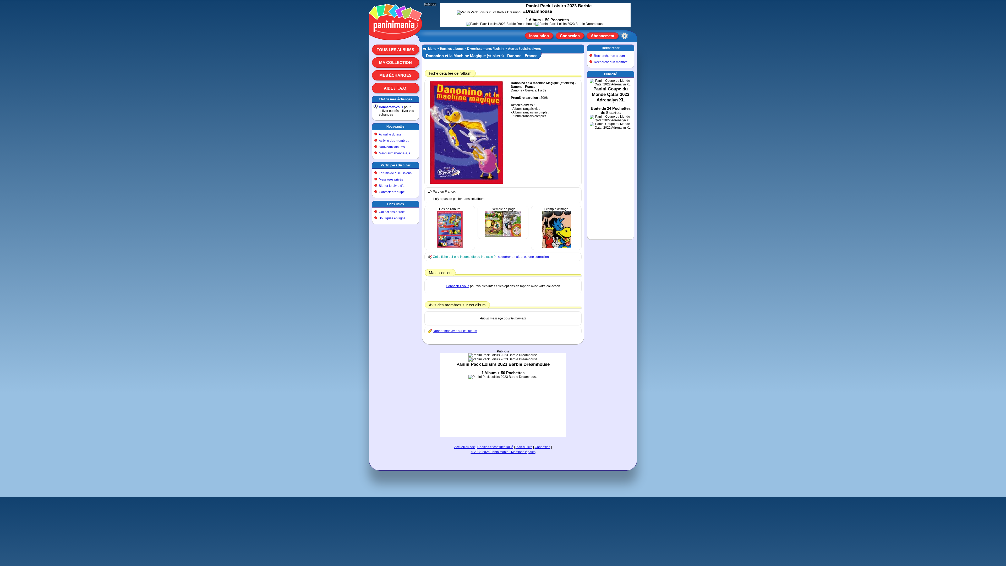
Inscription (539, 36)
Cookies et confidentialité (495, 447)
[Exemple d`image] (556, 246)
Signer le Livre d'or (392, 186)
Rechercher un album (609, 56)
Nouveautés (395, 126)
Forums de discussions (395, 173)
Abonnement (602, 36)
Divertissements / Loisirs (486, 49)
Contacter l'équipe (392, 192)
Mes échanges (395, 75)
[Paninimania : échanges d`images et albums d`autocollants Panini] (395, 34)
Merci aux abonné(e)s (394, 153)
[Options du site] (624, 35)
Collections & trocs (392, 212)
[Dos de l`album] (450, 246)
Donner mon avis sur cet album (455, 331)
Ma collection (395, 62)
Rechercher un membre (611, 62)
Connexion (570, 36)
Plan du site (524, 447)
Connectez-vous (391, 107)
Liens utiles (395, 204)
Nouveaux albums (392, 147)
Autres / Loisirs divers (524, 49)
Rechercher (611, 48)
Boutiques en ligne (392, 218)
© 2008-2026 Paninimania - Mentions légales (503, 452)
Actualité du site (390, 134)
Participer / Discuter (396, 165)
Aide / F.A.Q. (395, 88)
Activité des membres (394, 141)
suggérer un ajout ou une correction (523, 257)
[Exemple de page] (503, 235)
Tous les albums (395, 49)
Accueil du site (464, 447)
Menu (432, 49)
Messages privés (391, 179)
